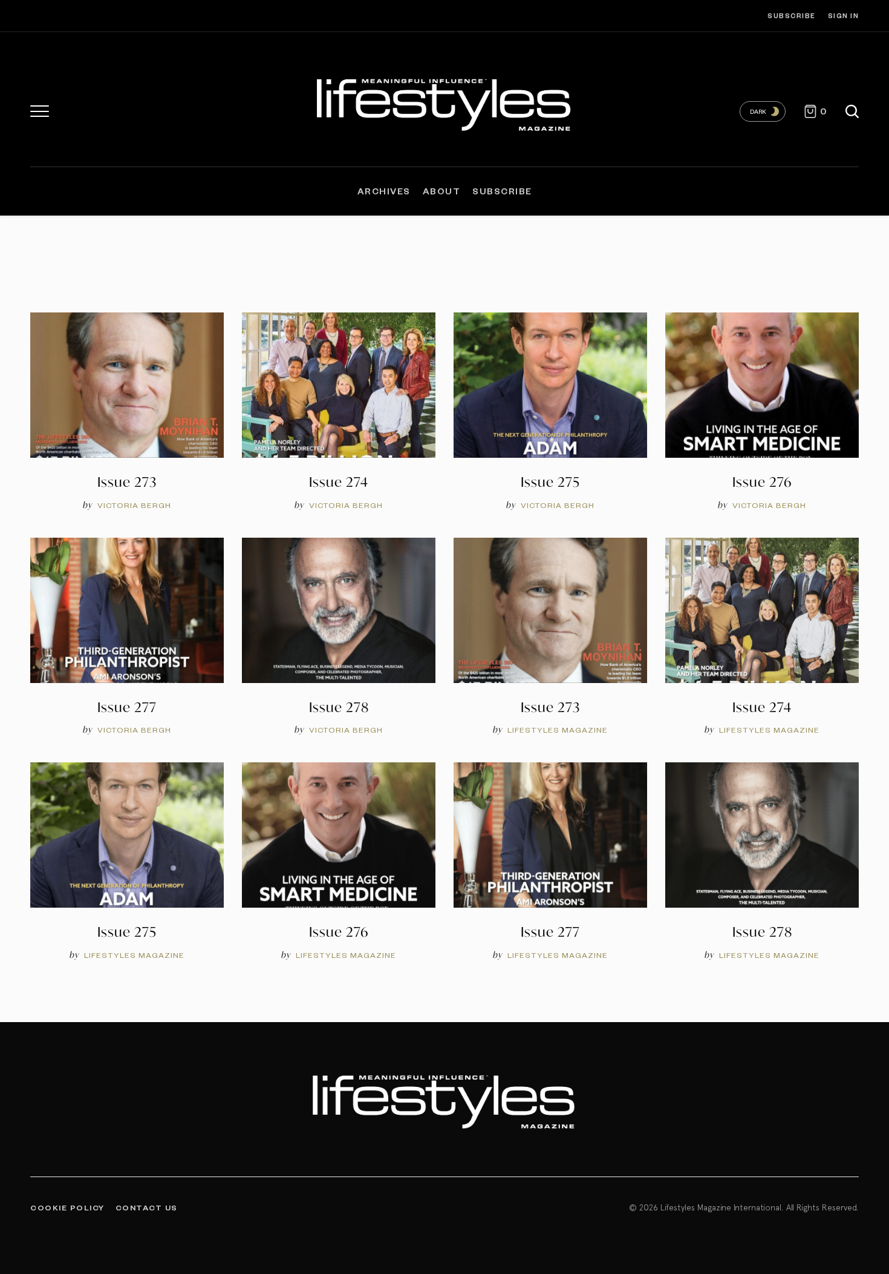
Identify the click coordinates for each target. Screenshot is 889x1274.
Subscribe (791, 15)
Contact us (147, 1207)
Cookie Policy (67, 1207)
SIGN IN (843, 15)
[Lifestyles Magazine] (445, 102)
